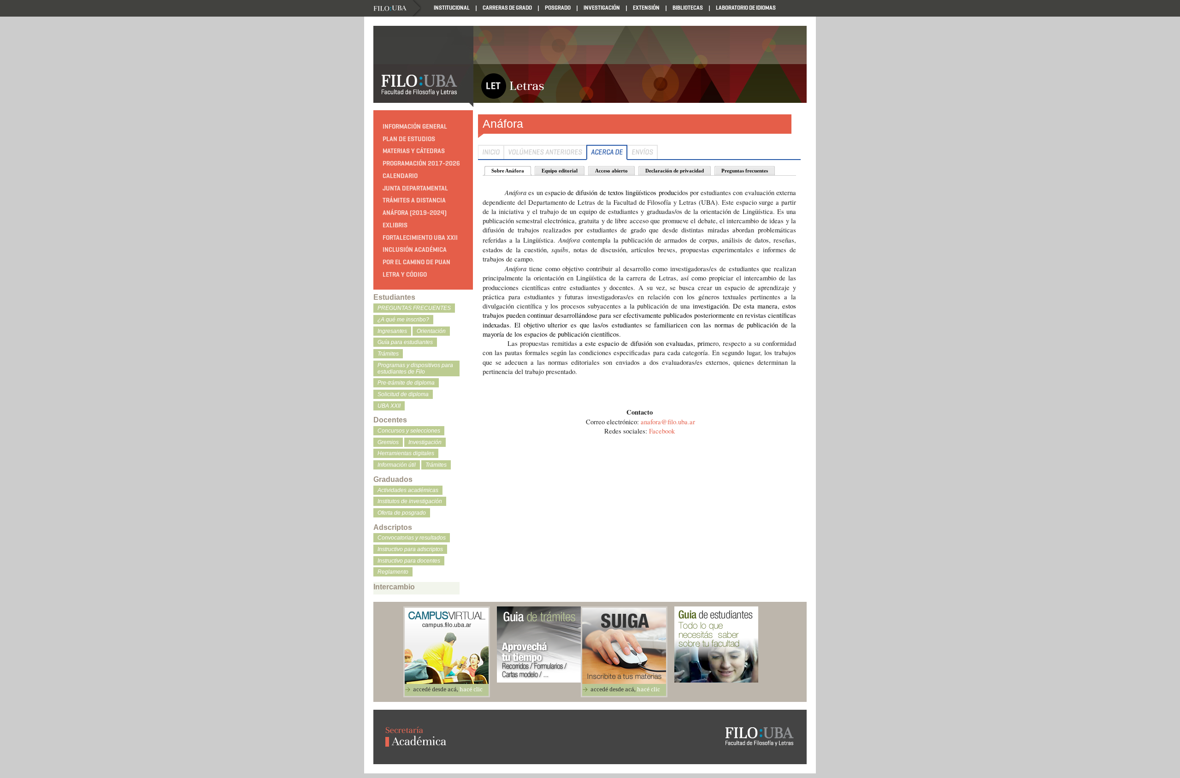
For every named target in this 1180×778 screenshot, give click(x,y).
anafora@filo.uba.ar (668, 421)
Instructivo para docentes (409, 561)
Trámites (388, 353)
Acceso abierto (611, 170)
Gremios (388, 442)
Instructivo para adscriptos (410, 549)
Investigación (602, 7)
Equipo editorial (560, 170)
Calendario (400, 176)
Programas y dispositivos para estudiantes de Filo (415, 368)
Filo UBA (397, 8)
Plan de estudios (409, 139)
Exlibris (395, 225)
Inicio (491, 152)
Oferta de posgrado (402, 513)
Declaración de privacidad (674, 170)
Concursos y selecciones (409, 431)
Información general (415, 127)
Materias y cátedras (414, 151)
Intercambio (394, 587)
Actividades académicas (408, 490)
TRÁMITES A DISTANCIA (414, 200)
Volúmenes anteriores (545, 152)
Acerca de (607, 152)
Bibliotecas (688, 7)
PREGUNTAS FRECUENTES (414, 308)
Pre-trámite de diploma (406, 383)
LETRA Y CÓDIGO (405, 275)
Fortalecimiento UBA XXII (420, 238)
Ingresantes (392, 331)
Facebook (662, 431)
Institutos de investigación (410, 501)
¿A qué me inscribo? (403, 319)
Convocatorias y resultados (412, 538)
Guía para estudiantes (405, 342)
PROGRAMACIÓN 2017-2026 (421, 163)
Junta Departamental (415, 188)
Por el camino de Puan (416, 262)
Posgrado (558, 7)
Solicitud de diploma (403, 394)
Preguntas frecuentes (744, 170)
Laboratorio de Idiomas (746, 7)
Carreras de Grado (507, 7)
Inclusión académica (415, 250)
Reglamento (393, 572)
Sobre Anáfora (507, 170)
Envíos (642, 152)
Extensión (646, 7)
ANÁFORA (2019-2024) (415, 213)
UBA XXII (389, 406)
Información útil (397, 465)
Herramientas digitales (406, 453)
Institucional (452, 7)
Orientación (431, 331)
